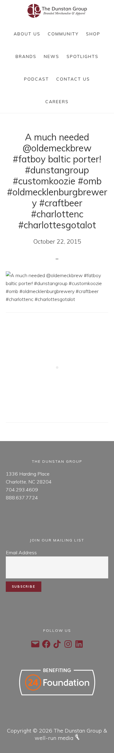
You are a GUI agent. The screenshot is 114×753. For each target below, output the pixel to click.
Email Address (21, 552)
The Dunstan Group (57, 11)
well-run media (55, 737)
